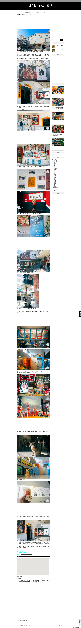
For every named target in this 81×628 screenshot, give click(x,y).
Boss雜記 (54, 166)
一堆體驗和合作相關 (55, 187)
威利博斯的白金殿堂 (40, 5)
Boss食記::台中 (54, 170)
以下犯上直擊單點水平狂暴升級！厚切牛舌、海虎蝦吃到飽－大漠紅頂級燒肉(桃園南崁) (34, 580)
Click (80, 314)
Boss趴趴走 (25, 620)
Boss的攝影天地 (19, 14)
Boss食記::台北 (54, 171)
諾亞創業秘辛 (54, 190)
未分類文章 (54, 189)
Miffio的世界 (54, 186)
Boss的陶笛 (54, 162)
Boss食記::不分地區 (55, 168)
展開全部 (53, 159)
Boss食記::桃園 (54, 179)
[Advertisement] (33, 22)
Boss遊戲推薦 (54, 165)
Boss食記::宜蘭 (54, 176)
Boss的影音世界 (55, 160)
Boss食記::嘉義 (54, 174)
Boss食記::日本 (54, 178)
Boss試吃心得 (54, 163)
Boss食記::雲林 (54, 183)
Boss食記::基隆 (54, 175)
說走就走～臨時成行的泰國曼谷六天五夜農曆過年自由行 (29, 581)
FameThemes (62, 625)
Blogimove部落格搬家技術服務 (77, 627)
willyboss (23, 14)
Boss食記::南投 (54, 169)
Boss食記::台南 (54, 172)
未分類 (53, 188)
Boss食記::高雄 (54, 184)
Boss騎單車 (54, 185)
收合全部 (56, 159)
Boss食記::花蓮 (54, 182)
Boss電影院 (54, 167)
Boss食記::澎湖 (54, 180)
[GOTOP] (80, 624)
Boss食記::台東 (54, 173)
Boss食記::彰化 (54, 177)
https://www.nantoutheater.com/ (26, 554)
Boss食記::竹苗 (54, 181)
